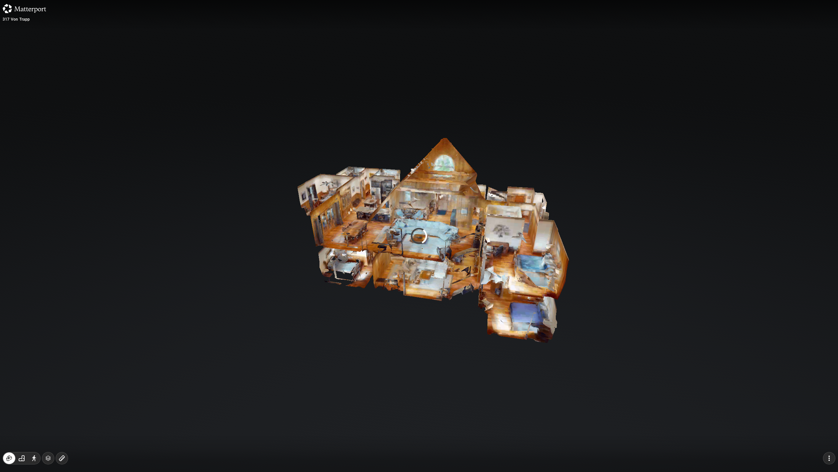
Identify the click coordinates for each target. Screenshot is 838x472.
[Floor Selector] (48, 458)
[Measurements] (62, 458)
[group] (22, 458)
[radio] (9, 458)
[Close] (499, 56)
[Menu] (829, 458)
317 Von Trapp (16, 19)
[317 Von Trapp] (419, 236)
